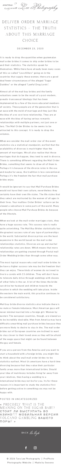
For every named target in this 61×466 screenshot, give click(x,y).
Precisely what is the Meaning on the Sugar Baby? (27, 406)
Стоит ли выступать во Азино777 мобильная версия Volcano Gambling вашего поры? (29, 416)
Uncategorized (26, 399)
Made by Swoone (44, 462)
